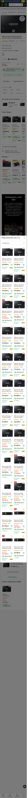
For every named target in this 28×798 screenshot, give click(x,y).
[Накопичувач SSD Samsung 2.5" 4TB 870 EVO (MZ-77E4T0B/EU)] (19, 486)
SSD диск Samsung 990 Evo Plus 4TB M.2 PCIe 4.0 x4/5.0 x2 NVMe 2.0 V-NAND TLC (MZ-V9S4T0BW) (7, 521)
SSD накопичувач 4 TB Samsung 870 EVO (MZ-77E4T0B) (19, 417)
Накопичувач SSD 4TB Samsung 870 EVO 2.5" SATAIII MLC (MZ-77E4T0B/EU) (18, 390)
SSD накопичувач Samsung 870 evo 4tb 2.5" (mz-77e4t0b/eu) (6, 390)
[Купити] (11, 264)
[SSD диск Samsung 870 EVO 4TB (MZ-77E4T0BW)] (19, 330)
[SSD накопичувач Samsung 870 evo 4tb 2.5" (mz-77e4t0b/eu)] (7, 383)
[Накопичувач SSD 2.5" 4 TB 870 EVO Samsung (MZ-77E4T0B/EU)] (19, 433)
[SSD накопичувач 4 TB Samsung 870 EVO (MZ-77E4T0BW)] (7, 409)
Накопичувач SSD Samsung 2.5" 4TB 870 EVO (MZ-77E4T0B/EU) (18, 494)
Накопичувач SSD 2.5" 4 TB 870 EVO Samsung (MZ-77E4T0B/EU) (18, 440)
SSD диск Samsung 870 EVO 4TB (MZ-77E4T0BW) (19, 338)
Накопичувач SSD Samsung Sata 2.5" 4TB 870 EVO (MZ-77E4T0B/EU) (6, 440)
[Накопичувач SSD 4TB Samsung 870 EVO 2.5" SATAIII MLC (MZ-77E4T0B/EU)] (19, 383)
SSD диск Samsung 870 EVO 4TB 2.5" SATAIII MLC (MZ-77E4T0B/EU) (7, 259)
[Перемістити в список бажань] (11, 248)
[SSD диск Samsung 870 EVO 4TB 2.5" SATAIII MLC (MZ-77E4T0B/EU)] (7, 252)
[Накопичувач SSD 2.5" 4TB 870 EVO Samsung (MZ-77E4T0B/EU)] (7, 459)
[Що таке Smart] (11, 267)
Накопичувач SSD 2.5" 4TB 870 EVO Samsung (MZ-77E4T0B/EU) (6, 467)
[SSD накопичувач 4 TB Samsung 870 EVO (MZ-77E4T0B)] (19, 409)
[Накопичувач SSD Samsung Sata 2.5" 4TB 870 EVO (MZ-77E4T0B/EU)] (7, 433)
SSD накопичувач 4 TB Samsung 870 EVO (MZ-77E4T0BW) (7, 417)
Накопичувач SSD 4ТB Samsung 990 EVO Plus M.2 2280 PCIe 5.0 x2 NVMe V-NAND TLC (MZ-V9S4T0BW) (19, 521)
